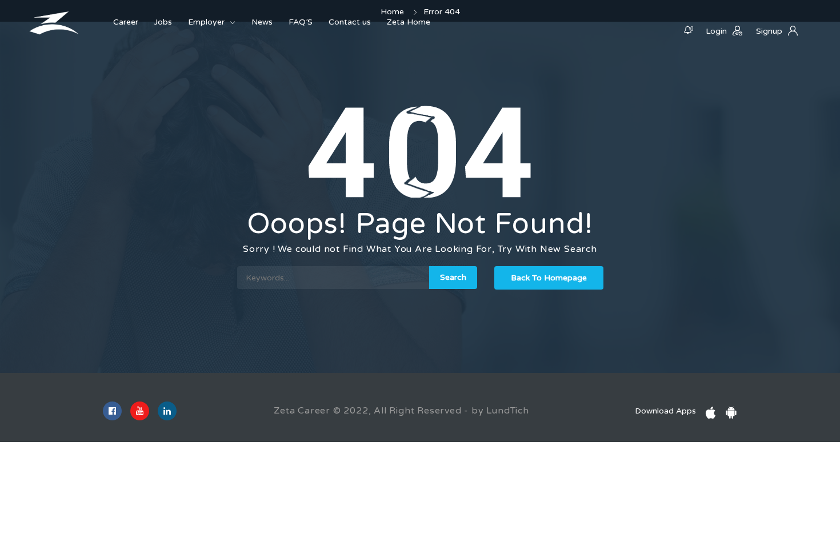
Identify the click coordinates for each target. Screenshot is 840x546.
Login (716, 31)
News (262, 22)
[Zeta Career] (54, 23)
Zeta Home (408, 22)
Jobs (163, 22)
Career (125, 22)
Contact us (350, 22)
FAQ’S (301, 22)
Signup (769, 31)
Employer (206, 22)
